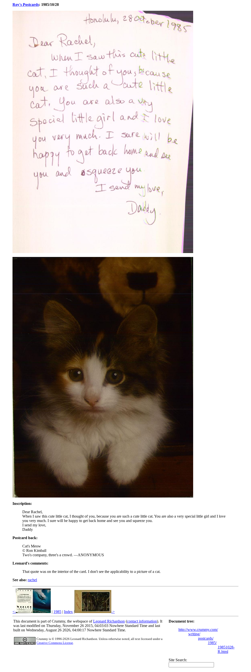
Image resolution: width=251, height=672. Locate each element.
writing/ (194, 634)
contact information (142, 621)
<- (14, 612)
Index (68, 612)
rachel (32, 580)
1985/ (212, 643)
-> (113, 612)
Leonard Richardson (109, 621)
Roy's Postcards (26, 4)
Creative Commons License (55, 643)
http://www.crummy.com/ (198, 629)
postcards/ (205, 638)
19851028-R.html (226, 649)
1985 (57, 612)
